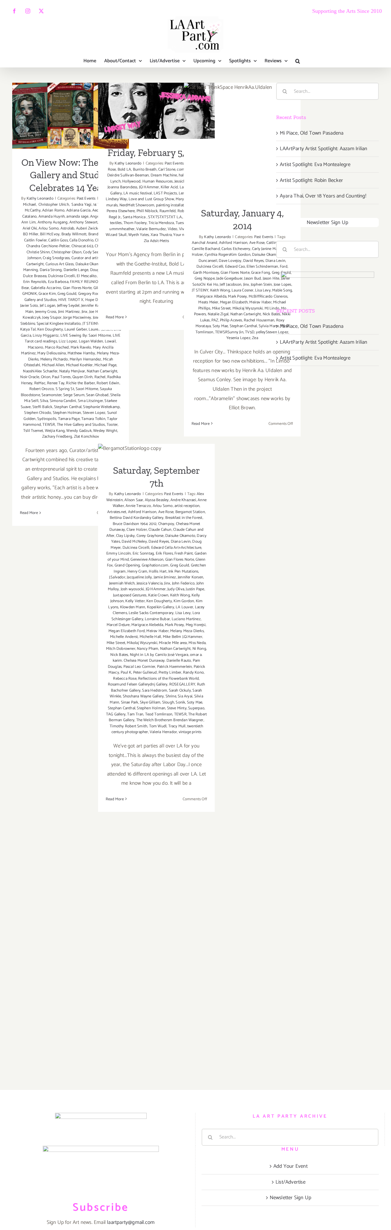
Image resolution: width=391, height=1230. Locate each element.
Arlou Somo (48, 228)
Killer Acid (169, 187)
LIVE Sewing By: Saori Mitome (85, 335)
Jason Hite (271, 278)
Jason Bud (252, 278)
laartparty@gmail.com (131, 1222)
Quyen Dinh (82, 377)
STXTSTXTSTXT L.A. (165, 217)
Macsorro (35, 347)
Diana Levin (275, 261)
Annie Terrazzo (138, 506)
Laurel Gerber (75, 329)
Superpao (196, 708)
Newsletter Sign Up (328, 222)
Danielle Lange (76, 270)
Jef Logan (48, 305)
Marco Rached (57, 347)
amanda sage (77, 216)
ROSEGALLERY (182, 684)
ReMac (40, 383)
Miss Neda (197, 643)
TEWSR (48, 424)
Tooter (112, 424)
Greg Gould (66, 294)
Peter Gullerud (145, 672)
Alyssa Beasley (157, 500)
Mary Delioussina (51, 353)
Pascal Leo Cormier (139, 667)
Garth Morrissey (206, 273)
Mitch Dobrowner (120, 649)
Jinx (85, 312)
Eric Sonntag (143, 553)
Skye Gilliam (150, 702)
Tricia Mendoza (161, 223)
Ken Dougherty (50, 329)
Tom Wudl (158, 726)
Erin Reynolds (34, 282)
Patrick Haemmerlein (174, 667)
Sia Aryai (185, 696)
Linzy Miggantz (46, 335)
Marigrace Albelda (211, 296)
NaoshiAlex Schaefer (40, 371)
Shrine (171, 696)
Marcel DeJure (118, 625)
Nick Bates (271, 314)
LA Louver (184, 607)
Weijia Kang (55, 431)
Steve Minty (177, 708)
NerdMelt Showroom (136, 205)
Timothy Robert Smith (128, 726)
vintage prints (190, 732)
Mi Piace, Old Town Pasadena (311, 133)
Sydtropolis (46, 419)
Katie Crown (158, 595)
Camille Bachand (206, 249)
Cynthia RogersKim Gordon (227, 254)
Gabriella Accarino (46, 288)
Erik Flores (164, 553)
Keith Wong (220, 290)
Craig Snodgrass (56, 258)
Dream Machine (164, 175)
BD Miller (30, 234)
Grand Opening (127, 565)
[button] (297, 61)
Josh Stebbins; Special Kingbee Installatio (69, 320)
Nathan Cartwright (102, 371)
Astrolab (67, 228)
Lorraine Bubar (157, 619)
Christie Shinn (38, 252)
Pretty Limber (170, 672)
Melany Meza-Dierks (187, 631)
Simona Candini (63, 401)
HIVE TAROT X (70, 300)
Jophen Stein (261, 284)
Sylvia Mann (269, 326)
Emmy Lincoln (118, 553)
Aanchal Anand (204, 243)
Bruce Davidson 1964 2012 (135, 524)
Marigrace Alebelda (147, 625)
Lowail (110, 341)
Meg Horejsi (196, 625)
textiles (116, 223)
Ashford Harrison (233, 243)
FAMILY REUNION (85, 282)
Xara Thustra (161, 235)
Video (172, 229)
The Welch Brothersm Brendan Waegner (169, 720)
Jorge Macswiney (77, 317)
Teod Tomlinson (159, 714)
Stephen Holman (67, 413)
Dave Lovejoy (230, 261)
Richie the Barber (80, 383)
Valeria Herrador (163, 732)
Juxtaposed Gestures (130, 595)
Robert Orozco (41, 389)
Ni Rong (199, 649)
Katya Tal (28, 329)
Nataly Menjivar (72, 371)
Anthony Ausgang (53, 222)
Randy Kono (193, 672)
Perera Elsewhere (121, 211)
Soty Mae (220, 326)
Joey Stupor (51, 317)
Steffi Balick (42, 407)
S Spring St (65, 389)
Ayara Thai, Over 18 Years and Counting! (323, 196)
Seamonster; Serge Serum (63, 395)
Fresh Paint (183, 553)
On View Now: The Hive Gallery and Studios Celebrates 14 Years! (71, 96)
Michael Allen (53, 365)
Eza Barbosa (58, 282)
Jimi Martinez (69, 312)
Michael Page (105, 365)
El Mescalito (87, 276)
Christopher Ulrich (53, 204)
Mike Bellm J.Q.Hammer (182, 637)
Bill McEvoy (50, 234)
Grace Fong (260, 273)
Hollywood (131, 181)
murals (112, 205)
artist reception (186, 506)
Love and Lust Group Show (151, 199)
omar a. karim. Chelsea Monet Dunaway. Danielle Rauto (158, 658)
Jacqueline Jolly (139, 577)
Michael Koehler (79, 365)
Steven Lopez (94, 413)
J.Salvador (117, 577)
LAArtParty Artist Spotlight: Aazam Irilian (323, 148)
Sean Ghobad (97, 395)
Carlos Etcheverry (235, 249)
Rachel (100, 377)
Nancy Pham (147, 649)
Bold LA (124, 169)
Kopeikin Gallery (160, 607)
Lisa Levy (263, 290)
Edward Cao (235, 266)
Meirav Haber (260, 302)
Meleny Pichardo (54, 359)
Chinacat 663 (82, 246)
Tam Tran (135, 714)
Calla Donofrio (81, 240)
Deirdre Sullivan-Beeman (128, 175)
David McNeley (134, 541)
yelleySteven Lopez (272, 332)
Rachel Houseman (259, 320)
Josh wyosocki (132, 589)
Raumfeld (167, 211)
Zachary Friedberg (57, 436)
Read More (29, 513)
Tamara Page (69, 419)
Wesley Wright (105, 431)
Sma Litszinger (90, 401)
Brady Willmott (74, 234)
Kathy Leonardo (40, 198)
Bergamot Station (190, 512)
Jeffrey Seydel (68, 305)
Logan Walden (91, 341)
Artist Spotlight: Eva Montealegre (315, 164)
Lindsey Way (116, 199)
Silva (44, 401)
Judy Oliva (175, 589)
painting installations (173, 205)
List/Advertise (290, 1182)
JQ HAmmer (149, 187)
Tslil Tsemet (33, 431)
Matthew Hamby (81, 353)
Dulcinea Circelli (61, 276)
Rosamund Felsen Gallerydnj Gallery (138, 684)
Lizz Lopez (68, 341)
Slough (168, 702)
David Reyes (253, 261)
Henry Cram (137, 571)
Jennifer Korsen (190, 577)
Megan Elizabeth (234, 302)
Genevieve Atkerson (146, 559)
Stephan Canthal (68, 407)
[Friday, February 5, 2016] (156, 111)
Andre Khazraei (183, 500)
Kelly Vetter (134, 601)
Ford (283, 266)
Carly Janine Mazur (267, 249)
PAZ (214, 320)
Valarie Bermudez (151, 229)
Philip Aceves (231, 320)
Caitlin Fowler (35, 240)
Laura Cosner (242, 290)
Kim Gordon (184, 601)
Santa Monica (135, 217)
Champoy (166, 524)
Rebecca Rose (124, 678)
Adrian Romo (53, 210)
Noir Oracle (29, 377)
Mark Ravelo (81, 347)
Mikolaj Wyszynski (247, 308)
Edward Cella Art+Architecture (176, 547)
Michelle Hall (150, 637)
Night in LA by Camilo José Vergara (159, 655)
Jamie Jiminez (165, 577)
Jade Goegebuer (229, 278)
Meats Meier (208, 302)
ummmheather (121, 229)
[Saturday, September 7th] (156, 450)
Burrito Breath (145, 169)
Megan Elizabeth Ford (126, 631)
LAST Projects (165, 193)
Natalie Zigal (218, 314)
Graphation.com (155, 565)
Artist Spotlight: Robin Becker (311, 180)
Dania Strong (51, 270)
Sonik (180, 702)
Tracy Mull (177, 726)
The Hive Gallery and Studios (81, 424)
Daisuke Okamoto (90, 264)
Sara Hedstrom (154, 690)
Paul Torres (61, 377)
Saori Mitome (87, 389)
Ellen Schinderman (262, 266)
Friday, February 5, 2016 (157, 103)
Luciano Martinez (186, 619)
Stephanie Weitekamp (101, 407)
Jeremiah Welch (122, 583)
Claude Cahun (159, 529)
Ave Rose (257, 243)
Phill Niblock (147, 211)
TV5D (249, 332)
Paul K (126, 672)
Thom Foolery (135, 223)
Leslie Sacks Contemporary (151, 613)
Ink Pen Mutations (183, 571)
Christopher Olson (66, 252)
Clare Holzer (136, 529)
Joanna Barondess (122, 187)
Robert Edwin (108, 383)
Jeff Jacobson (230, 284)
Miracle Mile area (173, 643)
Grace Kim (47, 294)
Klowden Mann (132, 607)
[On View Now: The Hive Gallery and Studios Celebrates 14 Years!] (70, 115)
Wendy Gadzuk (78, 431)
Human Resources (157, 181)
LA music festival (137, 193)
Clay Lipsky (125, 536)
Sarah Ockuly (180, 690)
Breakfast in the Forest (184, 518)
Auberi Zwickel (88, 228)
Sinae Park (129, 702)
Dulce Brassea (34, 276)
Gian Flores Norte (77, 288)
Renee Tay (55, 383)
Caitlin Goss (58, 240)
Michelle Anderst (124, 637)
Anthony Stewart (83, 222)
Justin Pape (195, 589)
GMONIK (29, 294)
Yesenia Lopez (238, 338)
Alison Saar (133, 500)
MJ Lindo (272, 308)
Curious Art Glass (60, 264)
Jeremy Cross (45, 312)
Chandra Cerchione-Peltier (48, 246)
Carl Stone (166, 169)
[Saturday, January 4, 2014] (242, 141)
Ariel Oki (30, 228)
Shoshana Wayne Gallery (143, 696)
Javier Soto (29, 305)
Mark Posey (237, 296)
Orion (45, 377)
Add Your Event (290, 1166)
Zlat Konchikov (86, 436)
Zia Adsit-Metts (156, 241)
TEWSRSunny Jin (229, 332)
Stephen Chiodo (37, 413)
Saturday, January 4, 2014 (242, 133)
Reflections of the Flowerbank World (168, 678)
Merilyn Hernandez (85, 359)
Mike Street (221, 308)
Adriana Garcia (78, 210)
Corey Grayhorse (150, 536)
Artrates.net (116, 512)
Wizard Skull (116, 235)
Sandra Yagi (81, 204)
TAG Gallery (116, 714)
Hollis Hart (157, 571)
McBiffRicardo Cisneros (268, 296)
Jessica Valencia (150, 583)
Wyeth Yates (138, 235)
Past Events (86, 198)
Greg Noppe (205, 278)
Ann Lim (28, 222)
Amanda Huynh (51, 216)
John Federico (183, 583)
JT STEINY (90, 323)
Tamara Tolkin (93, 419)
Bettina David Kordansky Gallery (136, 518)
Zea (255, 338)
